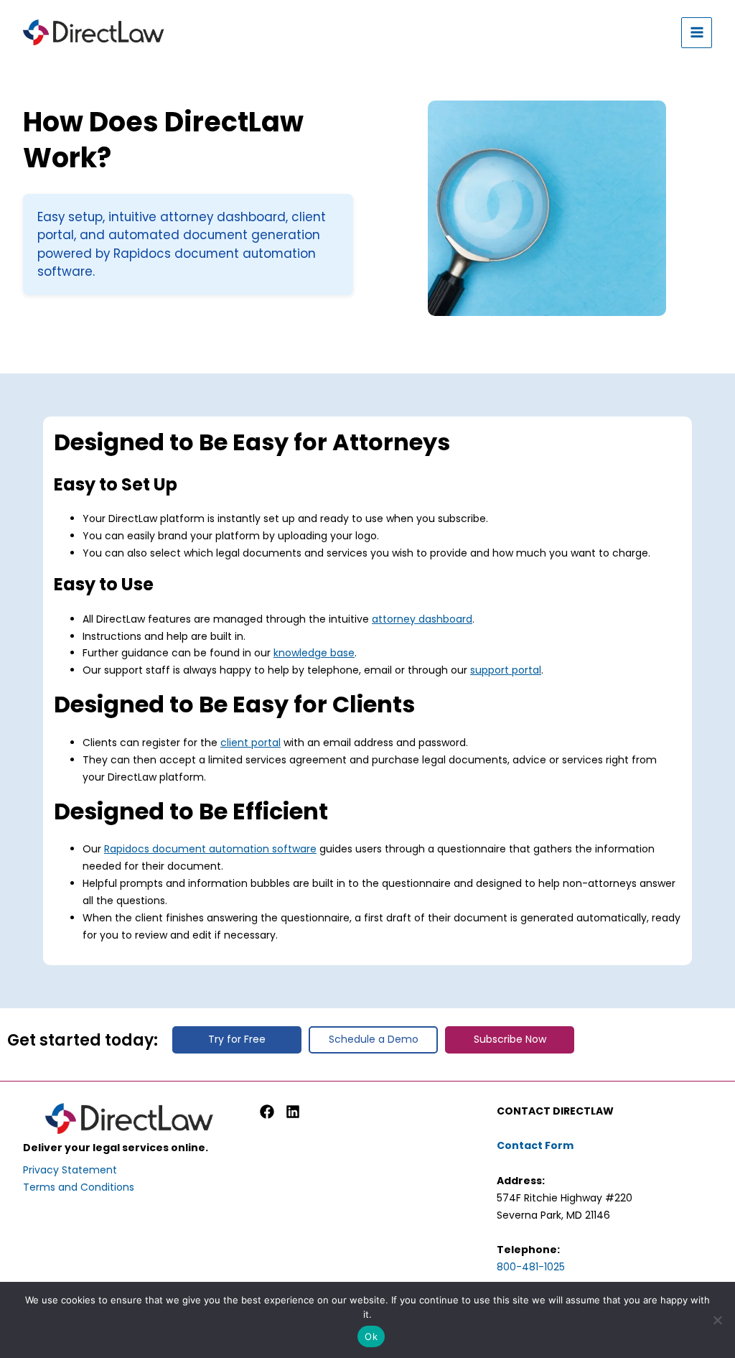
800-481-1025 (531, 1267)
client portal (250, 742)
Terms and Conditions (78, 1187)
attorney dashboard (422, 619)
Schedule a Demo (373, 1039)
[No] (717, 1320)
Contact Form (535, 1145)
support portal (505, 670)
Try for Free (237, 1039)
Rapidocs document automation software (210, 849)
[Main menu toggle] (696, 32)
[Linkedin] (293, 1111)
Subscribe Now (510, 1039)
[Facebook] (267, 1111)
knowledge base (314, 653)
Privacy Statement (70, 1170)
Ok (371, 1336)
